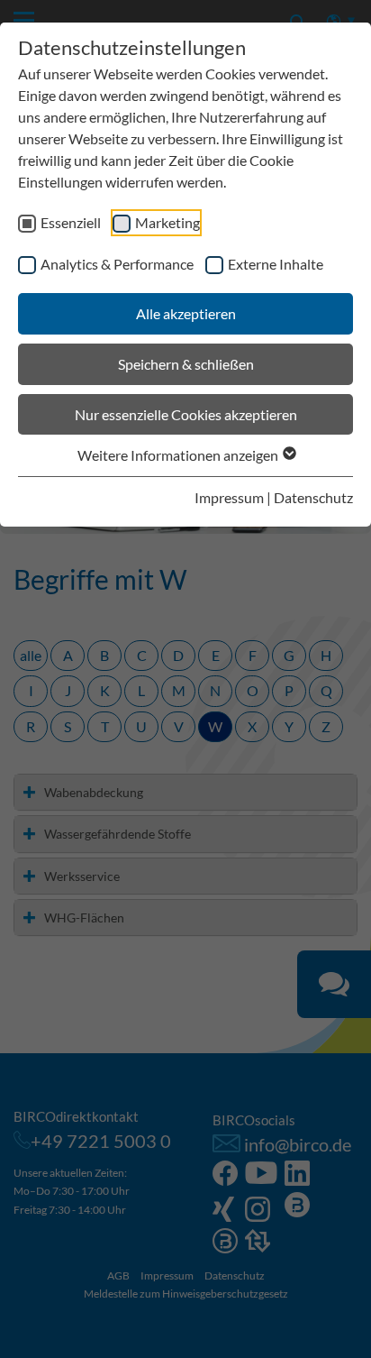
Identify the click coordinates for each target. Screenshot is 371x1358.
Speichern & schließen (186, 363)
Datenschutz (313, 497)
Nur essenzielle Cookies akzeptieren (186, 414)
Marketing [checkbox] (167, 222)
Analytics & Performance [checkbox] (117, 263)
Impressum (229, 497)
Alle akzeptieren (186, 313)
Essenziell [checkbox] (71, 222)
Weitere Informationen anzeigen (179, 454)
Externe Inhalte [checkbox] (275, 263)
